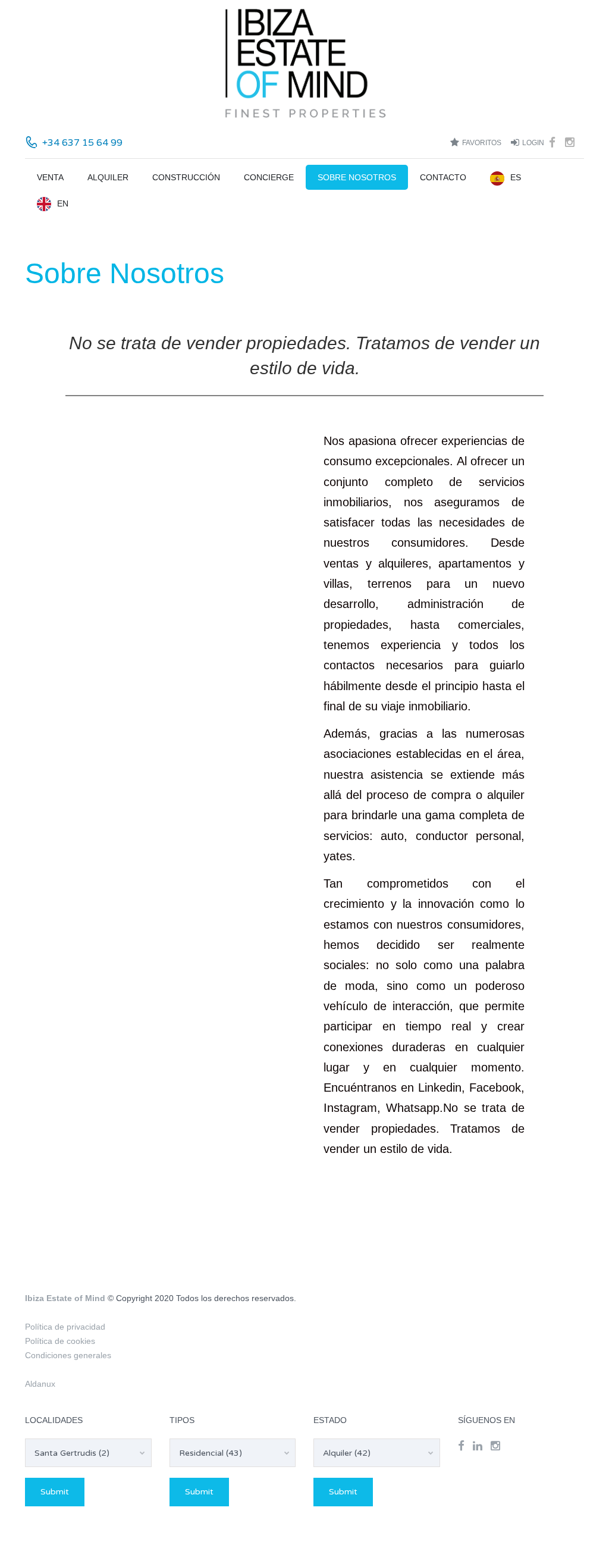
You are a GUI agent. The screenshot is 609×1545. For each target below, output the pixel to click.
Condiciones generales (68, 1355)
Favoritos (481, 143)
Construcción (186, 177)
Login (533, 143)
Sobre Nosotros (357, 177)
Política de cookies (60, 1341)
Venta (50, 177)
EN (62, 203)
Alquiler (107, 177)
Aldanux (40, 1384)
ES (515, 177)
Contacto (443, 177)
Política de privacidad (65, 1326)
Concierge (269, 177)
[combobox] (88, 1453)
